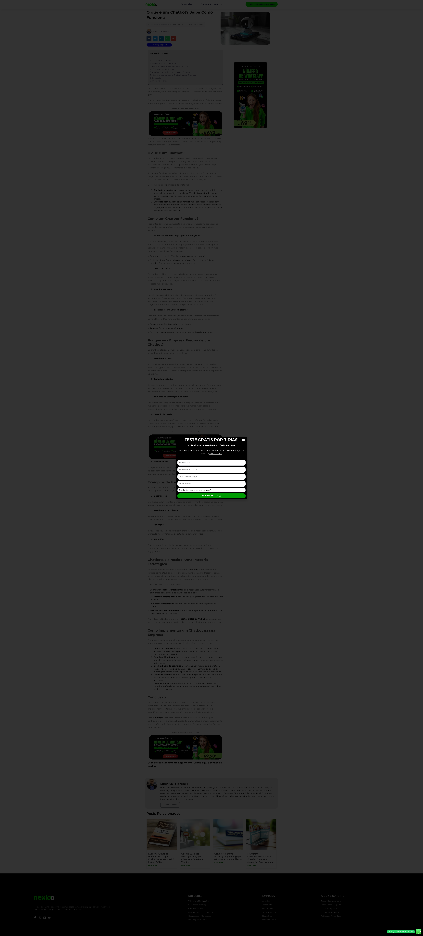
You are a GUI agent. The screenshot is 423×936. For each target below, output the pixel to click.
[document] (211, 468)
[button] (243, 440)
